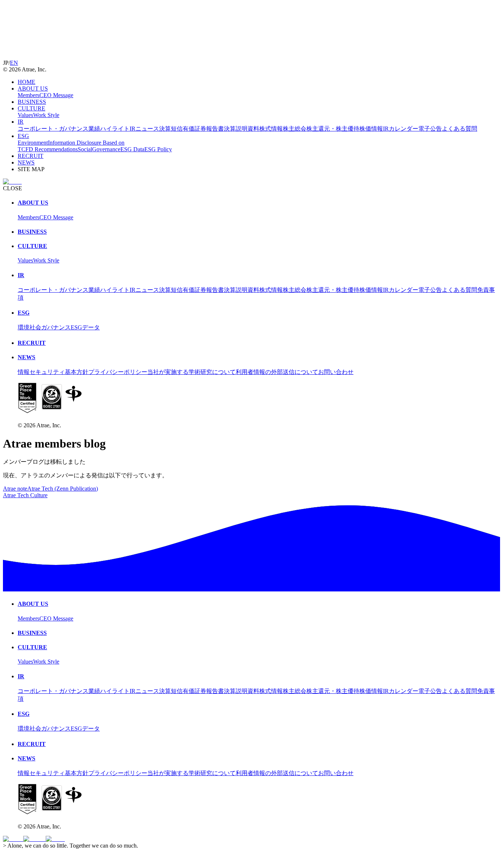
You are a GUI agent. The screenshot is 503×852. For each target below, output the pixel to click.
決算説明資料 (241, 128)
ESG (23, 136)
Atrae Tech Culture (25, 495)
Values (25, 115)
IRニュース (144, 128)
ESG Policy (158, 149)
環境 (23, 327)
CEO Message (56, 95)
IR (21, 122)
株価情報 (371, 128)
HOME (26, 82)
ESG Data (132, 149)
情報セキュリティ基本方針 (53, 372)
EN (14, 63)
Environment (33, 142)
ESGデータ (85, 327)
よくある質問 (459, 128)
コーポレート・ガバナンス (53, 128)
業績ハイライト (109, 128)
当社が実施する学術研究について (191, 372)
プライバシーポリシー (117, 372)
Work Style (46, 115)
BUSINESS (32, 102)
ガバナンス (56, 327)
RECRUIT (30, 156)
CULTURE (31, 108)
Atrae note (15, 488)
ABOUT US (33, 88)
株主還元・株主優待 (332, 128)
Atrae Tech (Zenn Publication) (62, 488)
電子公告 (430, 128)
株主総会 (294, 128)
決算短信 (171, 128)
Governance (106, 149)
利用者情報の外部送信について (277, 372)
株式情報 (271, 128)
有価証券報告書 (203, 128)
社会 (35, 327)
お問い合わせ (335, 372)
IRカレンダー (400, 128)
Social (85, 149)
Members (28, 95)
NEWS (26, 162)
